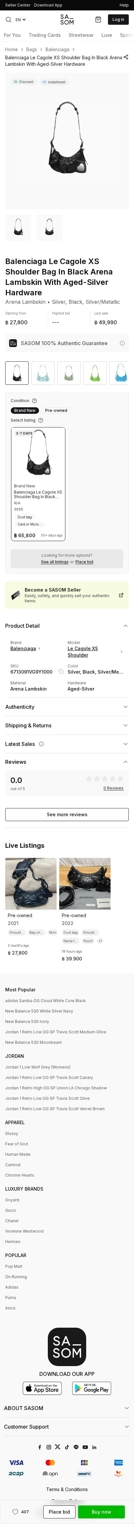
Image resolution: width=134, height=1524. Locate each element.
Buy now (101, 1512)
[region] (67, 141)
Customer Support (26, 1426)
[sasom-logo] (67, 19)
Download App (48, 5)
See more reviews (67, 814)
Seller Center (17, 5)
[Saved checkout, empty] (98, 19)
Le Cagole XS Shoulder (83, 652)
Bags (31, 49)
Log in (118, 19)
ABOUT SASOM (23, 1408)
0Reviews (113, 788)
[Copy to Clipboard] (61, 671)
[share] (126, 56)
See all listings (55, 562)
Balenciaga (57, 49)
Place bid (84, 562)
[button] (8, 19)
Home (11, 49)
